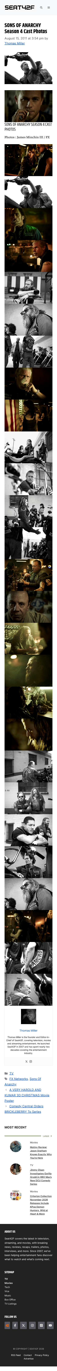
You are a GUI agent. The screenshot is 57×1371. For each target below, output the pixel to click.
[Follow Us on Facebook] (15, 1325)
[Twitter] (26, 1061)
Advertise (28, 1358)
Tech (7, 1287)
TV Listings (11, 1303)
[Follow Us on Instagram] (32, 1325)
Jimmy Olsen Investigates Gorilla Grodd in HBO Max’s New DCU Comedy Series (41, 1176)
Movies (9, 1283)
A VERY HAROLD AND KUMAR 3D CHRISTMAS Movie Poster (27, 1095)
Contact (28, 1355)
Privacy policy (42, 1355)
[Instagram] (30, 1061)
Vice (7, 1291)
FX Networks (18, 1079)
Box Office (10, 1299)
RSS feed (16, 1355)
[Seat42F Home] (7, 1325)
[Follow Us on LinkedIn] (41, 1325)
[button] (41, 7)
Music (8, 1295)
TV (11, 1073)
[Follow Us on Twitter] (23, 1325)
